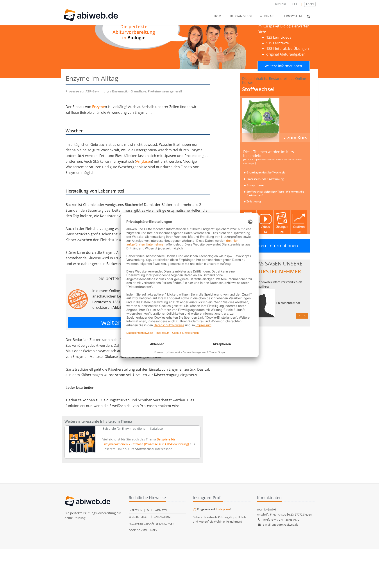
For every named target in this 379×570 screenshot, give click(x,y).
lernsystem (292, 16)
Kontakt (280, 3)
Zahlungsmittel (157, 510)
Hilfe (295, 3)
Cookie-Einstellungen (143, 530)
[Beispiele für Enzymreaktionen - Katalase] (82, 439)
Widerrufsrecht (139, 516)
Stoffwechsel (258, 89)
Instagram (223, 509)
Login (310, 4)
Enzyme (98, 106)
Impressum (136, 510)
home (218, 16)
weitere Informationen (283, 65)
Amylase (143, 161)
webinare (267, 16)
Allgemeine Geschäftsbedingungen (151, 523)
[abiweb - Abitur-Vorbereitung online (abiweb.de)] (275, 120)
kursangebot (241, 16)
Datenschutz (162, 516)
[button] (308, 16)
